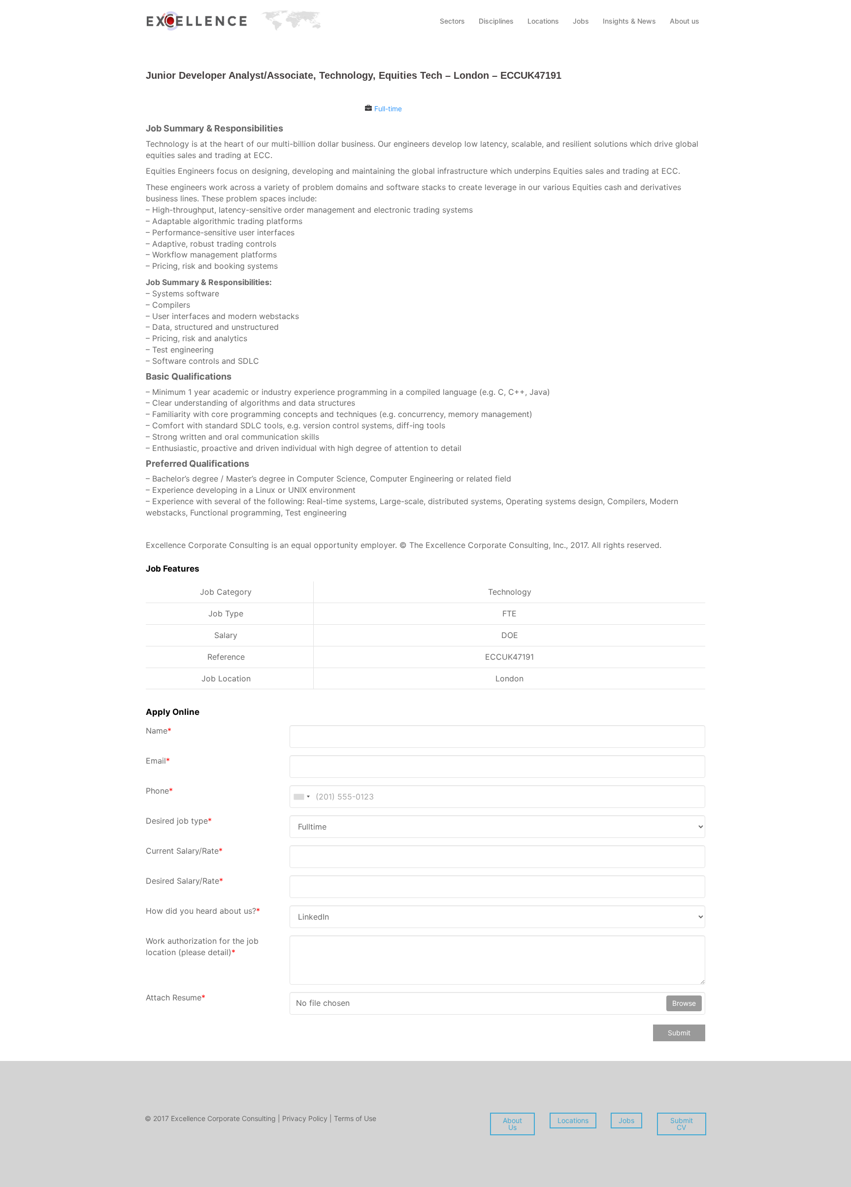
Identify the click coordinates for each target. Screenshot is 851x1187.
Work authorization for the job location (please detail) (202, 946)
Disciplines (496, 21)
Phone (159, 791)
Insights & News (629, 21)
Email (158, 761)
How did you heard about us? (203, 911)
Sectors (452, 21)
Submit (679, 1032)
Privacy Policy (305, 1118)
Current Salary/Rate (184, 851)
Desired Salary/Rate (184, 881)
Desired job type (179, 821)
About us (684, 21)
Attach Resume (175, 997)
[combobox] (301, 796)
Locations (543, 21)
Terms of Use (355, 1118)
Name (158, 731)
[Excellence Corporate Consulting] (233, 20)
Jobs (581, 21)
